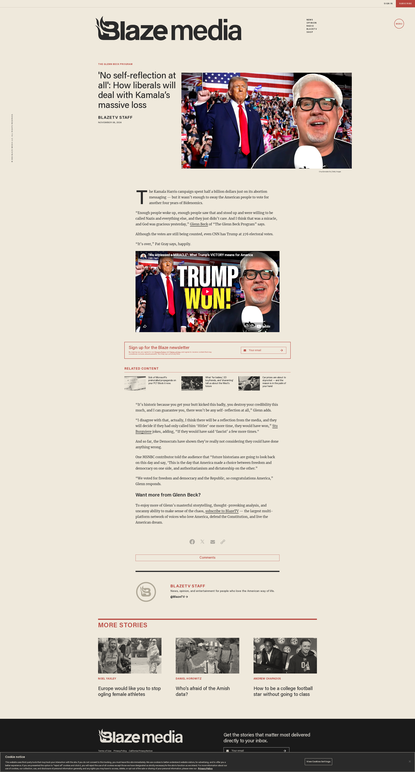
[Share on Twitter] (202, 541)
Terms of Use (175, 352)
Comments (207, 557)
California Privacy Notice (141, 751)
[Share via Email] (212, 541)
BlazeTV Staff (115, 118)
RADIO (310, 26)
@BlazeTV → (179, 597)
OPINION (312, 23)
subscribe (405, 4)
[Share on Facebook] (192, 541)
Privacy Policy (160, 352)
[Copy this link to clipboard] (222, 541)
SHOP (310, 32)
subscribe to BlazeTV (222, 511)
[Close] (409, 761)
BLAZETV (312, 29)
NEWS (310, 20)
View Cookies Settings (318, 762)
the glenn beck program (115, 64)
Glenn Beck (199, 224)
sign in (388, 4)
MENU (399, 24)
